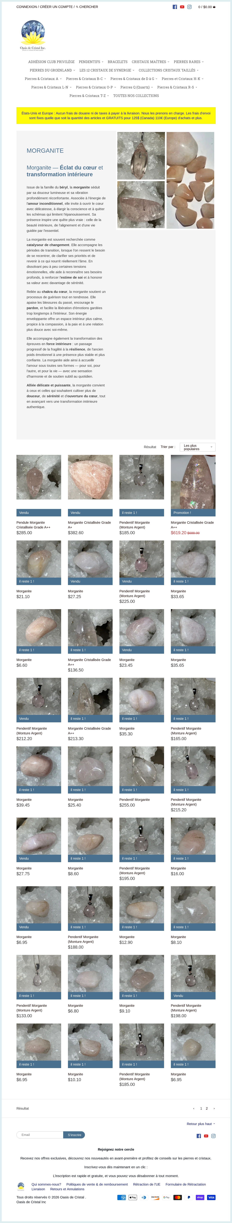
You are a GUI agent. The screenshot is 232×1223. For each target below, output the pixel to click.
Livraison (39, 1189)
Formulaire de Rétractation (186, 1184)
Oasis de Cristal (72, 1197)
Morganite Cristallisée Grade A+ (89, 525)
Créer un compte (56, 7)
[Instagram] (189, 6)
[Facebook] (175, 6)
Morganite (24, 591)
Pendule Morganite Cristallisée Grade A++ (33, 525)
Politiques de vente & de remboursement (97, 1184)
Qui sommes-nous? (46, 1184)
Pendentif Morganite (134, 799)
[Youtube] (182, 6)
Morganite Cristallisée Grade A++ (192, 525)
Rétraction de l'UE (146, 1184)
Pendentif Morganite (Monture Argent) (134, 525)
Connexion (26, 7)
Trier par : (168, 447)
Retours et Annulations (67, 1189)
